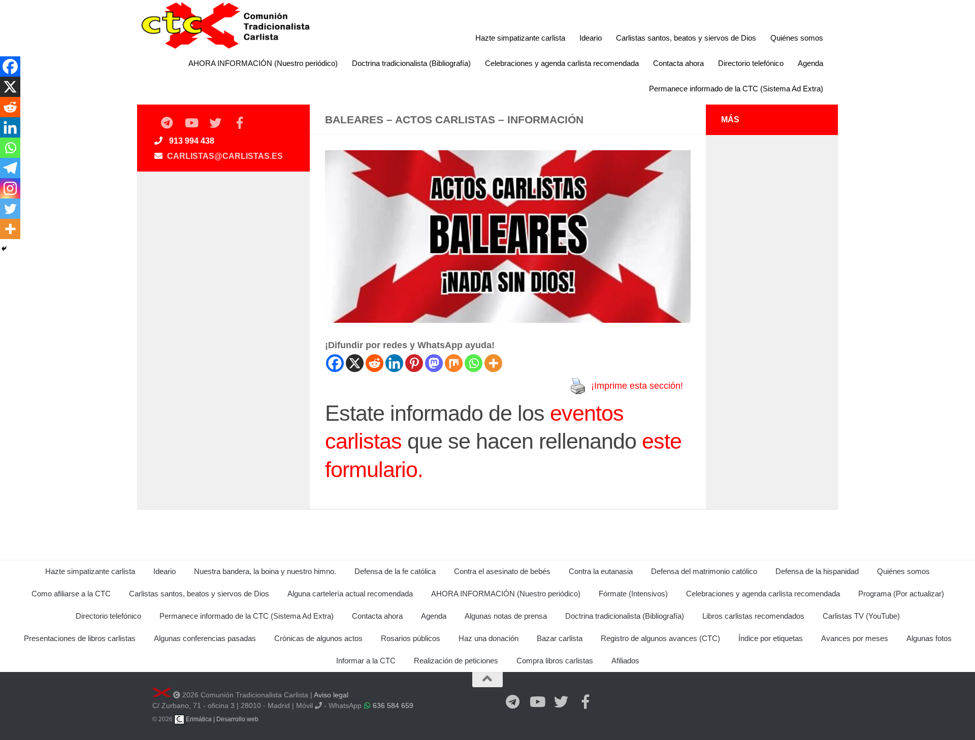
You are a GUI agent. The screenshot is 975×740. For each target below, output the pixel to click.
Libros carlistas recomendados (753, 616)
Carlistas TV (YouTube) (861, 616)
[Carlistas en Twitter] (215, 123)
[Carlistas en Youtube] (191, 123)
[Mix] (454, 363)
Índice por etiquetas (770, 638)
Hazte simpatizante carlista (520, 37)
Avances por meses (854, 638)
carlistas (363, 441)
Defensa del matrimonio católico (704, 571)
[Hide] (4, 249)
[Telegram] (10, 168)
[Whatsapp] (473, 363)
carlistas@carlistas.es (225, 156)
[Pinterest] (414, 363)
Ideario (590, 37)
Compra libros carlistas (554, 660)
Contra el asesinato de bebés (502, 571)
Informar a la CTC (366, 660)
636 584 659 (393, 705)
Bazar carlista (559, 638)
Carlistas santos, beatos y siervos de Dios (686, 37)
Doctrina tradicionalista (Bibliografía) (411, 63)
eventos (587, 413)
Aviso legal (331, 695)
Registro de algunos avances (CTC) (660, 638)
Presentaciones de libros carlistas (80, 638)
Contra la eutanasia (601, 571)
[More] (493, 363)
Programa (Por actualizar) (901, 593)
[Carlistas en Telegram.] (166, 123)
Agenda (810, 63)
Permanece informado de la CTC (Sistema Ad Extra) (736, 88)
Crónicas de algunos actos (318, 638)
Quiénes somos (796, 37)
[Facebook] (335, 363)
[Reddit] (374, 363)
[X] (355, 363)
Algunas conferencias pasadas (205, 638)
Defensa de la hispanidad (817, 571)
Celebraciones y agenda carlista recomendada (562, 63)
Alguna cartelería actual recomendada (350, 593)
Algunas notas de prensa (506, 616)
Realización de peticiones (456, 660)
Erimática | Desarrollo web (221, 719)
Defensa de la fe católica (395, 571)
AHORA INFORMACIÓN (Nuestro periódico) (263, 63)
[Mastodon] (434, 363)
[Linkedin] (394, 363)
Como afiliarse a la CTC (71, 593)
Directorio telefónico (751, 63)
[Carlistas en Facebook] (240, 123)
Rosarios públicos (410, 638)
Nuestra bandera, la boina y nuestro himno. (265, 571)
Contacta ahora (678, 63)
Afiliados (625, 660)
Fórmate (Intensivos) (633, 593)
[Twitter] (10, 208)
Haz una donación (488, 638)
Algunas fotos (929, 638)
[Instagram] (10, 188)
